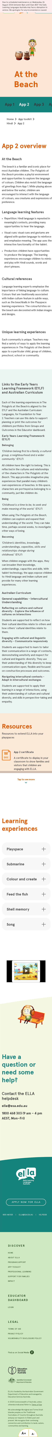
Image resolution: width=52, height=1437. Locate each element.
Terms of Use (36, 1405)
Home (10, 119)
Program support (17, 1262)
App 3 (39, 105)
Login (11, 1307)
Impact (11, 1281)
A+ (24, 1433)
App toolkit (25, 119)
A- (33, 1434)
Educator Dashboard (18, 1298)
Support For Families (19, 1276)
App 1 (9, 105)
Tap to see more (26, 779)
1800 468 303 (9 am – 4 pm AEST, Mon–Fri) (22, 1116)
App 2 (24, 105)
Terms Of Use (14, 1329)
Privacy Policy (15, 1334)
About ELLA (14, 1258)
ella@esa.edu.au (14, 1106)
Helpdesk (43, 1215)
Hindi (10, 123)
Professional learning (19, 1272)
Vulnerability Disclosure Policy (25, 1338)
